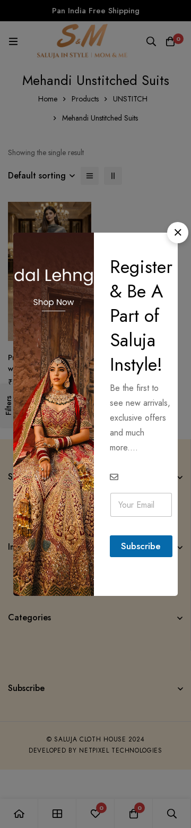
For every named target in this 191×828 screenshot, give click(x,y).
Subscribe (141, 546)
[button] (177, 232)
